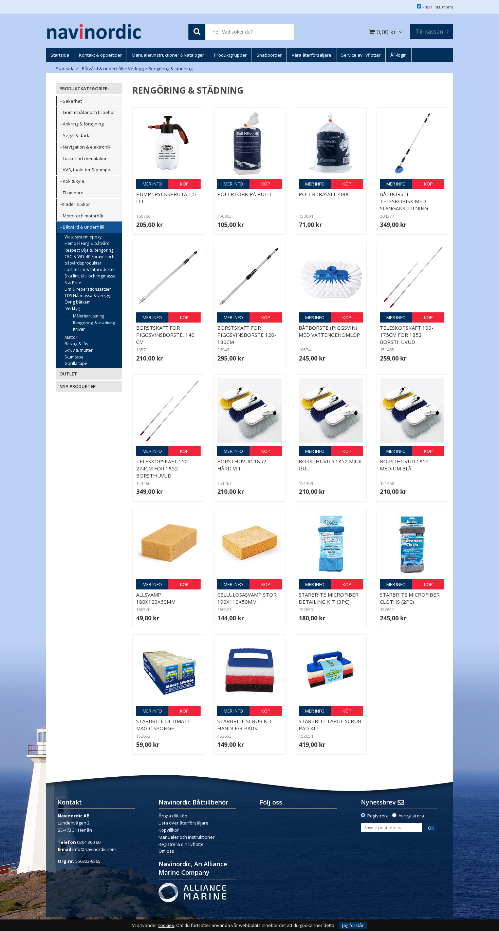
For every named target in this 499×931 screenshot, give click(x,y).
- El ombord (72, 193)
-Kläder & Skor (75, 204)
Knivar (79, 329)
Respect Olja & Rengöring (88, 250)
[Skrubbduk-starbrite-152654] (331, 670)
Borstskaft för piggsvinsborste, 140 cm (165, 334)
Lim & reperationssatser (87, 289)
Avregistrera (411, 816)
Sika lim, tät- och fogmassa (89, 276)
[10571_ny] (168, 277)
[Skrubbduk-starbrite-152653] (249, 670)
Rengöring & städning (170, 68)
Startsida (65, 68)
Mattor (70, 337)
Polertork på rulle (245, 194)
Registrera (378, 816)
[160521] (249, 544)
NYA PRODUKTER (77, 386)
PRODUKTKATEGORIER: (84, 88)
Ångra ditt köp (173, 816)
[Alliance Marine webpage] (192, 892)
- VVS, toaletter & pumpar (86, 170)
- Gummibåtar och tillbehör (87, 112)
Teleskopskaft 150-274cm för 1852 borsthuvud (163, 468)
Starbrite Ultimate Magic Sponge (163, 725)
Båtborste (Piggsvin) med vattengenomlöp (329, 331)
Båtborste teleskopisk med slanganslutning (404, 201)
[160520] (168, 544)
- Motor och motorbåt (82, 216)
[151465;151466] (412, 277)
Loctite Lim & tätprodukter (89, 269)
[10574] (331, 277)
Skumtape (74, 357)
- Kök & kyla (72, 181)
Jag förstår (353, 925)
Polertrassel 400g (325, 194)
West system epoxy (82, 237)
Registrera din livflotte (181, 844)
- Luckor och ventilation (84, 158)
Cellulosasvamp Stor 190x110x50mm (247, 598)
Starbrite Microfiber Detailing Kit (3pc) (328, 598)
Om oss (166, 851)
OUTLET (68, 374)
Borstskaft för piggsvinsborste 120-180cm (246, 334)
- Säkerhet (71, 101)
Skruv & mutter (78, 350)
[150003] (249, 143)
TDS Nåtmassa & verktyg (87, 295)
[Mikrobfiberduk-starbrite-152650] (331, 544)
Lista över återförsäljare (183, 823)
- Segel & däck (74, 135)
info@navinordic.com (94, 849)
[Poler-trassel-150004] (331, 143)
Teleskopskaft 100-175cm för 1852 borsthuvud (406, 334)
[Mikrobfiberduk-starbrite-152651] (412, 544)
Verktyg (136, 68)
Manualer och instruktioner (187, 837)
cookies (166, 925)
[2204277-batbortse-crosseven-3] (412, 143)
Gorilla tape (75, 363)
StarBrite (72, 283)
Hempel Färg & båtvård (87, 243)
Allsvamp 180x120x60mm (155, 598)
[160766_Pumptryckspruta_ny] (168, 143)
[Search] (196, 32)
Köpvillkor (169, 830)
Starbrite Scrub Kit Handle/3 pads (244, 725)
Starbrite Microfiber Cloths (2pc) (410, 598)
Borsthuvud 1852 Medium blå (404, 465)
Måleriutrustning (88, 316)
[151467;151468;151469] (249, 410)
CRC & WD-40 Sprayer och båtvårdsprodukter (89, 260)
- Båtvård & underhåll (101, 68)
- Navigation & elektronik (85, 147)
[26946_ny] (249, 277)
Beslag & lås (76, 344)
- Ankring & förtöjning (82, 124)
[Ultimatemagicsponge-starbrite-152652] (168, 670)
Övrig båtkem (77, 302)
